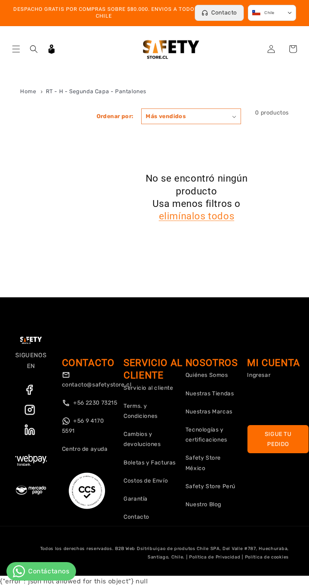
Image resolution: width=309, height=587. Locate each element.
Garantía (136, 498)
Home (28, 91)
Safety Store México (203, 462)
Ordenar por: (115, 116)
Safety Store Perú (210, 486)
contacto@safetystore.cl (97, 384)
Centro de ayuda (85, 449)
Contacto (224, 12)
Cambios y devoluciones (142, 439)
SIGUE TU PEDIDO (278, 439)
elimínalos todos (197, 216)
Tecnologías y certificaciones (206, 434)
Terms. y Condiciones (141, 411)
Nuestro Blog (203, 504)
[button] (16, 49)
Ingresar (258, 375)
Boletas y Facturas (150, 462)
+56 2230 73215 (94, 402)
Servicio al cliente (148, 388)
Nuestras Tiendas (209, 393)
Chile (269, 12)
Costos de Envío (146, 480)
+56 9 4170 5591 (83, 425)
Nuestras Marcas (209, 411)
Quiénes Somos (206, 375)
